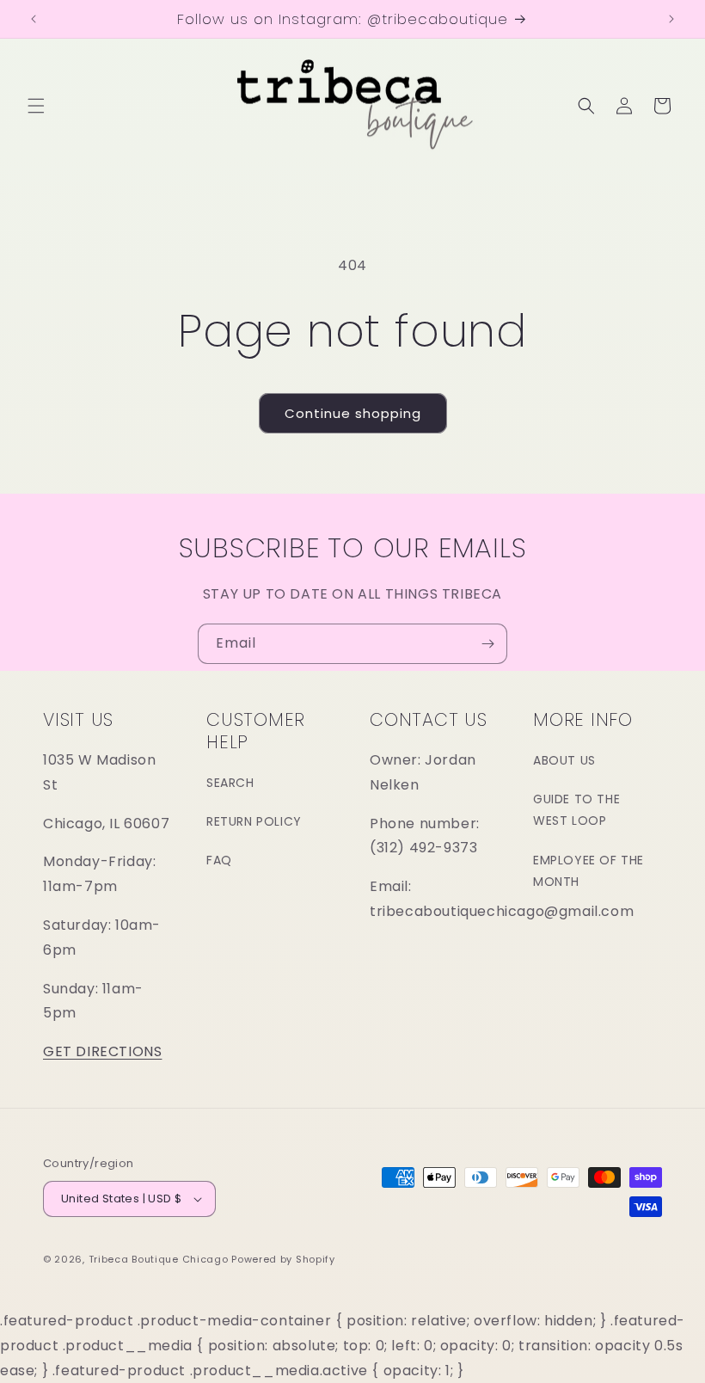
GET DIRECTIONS (102, 1051)
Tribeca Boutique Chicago (159, 1259)
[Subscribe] (487, 644)
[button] (36, 106)
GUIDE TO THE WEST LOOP (576, 809)
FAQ (219, 860)
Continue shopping (353, 413)
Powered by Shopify (283, 1259)
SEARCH (230, 782)
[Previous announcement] (33, 19)
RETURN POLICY (254, 821)
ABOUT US (564, 760)
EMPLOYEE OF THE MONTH (588, 870)
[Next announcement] (671, 19)
